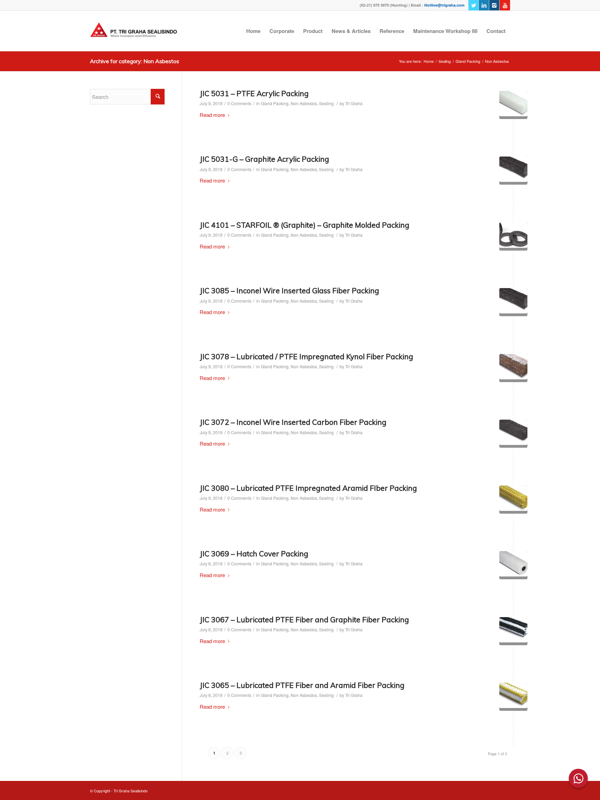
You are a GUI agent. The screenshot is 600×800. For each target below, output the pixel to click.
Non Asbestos (304, 103)
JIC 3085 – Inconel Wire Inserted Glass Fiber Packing (289, 290)
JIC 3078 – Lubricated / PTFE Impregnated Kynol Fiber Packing (306, 356)
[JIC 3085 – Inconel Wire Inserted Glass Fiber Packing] (513, 302)
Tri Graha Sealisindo (131, 790)
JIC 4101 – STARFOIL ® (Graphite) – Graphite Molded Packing (304, 224)
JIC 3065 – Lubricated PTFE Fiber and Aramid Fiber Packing (302, 685)
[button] (578, 778)
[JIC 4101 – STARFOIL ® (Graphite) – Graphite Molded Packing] (513, 236)
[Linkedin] (484, 5)
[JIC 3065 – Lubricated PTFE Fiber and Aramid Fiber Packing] (513, 697)
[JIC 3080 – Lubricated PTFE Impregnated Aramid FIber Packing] (513, 500)
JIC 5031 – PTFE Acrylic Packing (254, 93)
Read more (212, 114)
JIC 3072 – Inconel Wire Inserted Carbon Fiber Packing (293, 422)
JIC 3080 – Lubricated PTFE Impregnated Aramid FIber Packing (308, 487)
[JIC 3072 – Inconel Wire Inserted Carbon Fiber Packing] (513, 434)
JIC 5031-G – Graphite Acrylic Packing (264, 158)
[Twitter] (473, 5)
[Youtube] (505, 5)
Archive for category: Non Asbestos (134, 61)
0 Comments (239, 103)
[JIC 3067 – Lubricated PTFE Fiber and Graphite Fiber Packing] (513, 631)
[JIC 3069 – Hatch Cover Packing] (513, 565)
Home (429, 61)
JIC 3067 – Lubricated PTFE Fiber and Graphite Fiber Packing (304, 619)
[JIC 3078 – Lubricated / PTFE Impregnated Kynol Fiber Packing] (513, 368)
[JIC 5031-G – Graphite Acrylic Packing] (513, 171)
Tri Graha (353, 103)
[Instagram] (494, 5)
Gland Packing (468, 61)
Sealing (445, 61)
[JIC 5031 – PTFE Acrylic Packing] (513, 105)
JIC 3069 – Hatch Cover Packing (254, 553)
